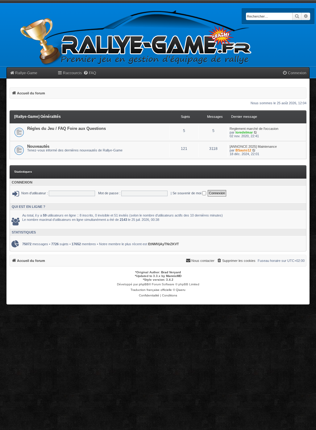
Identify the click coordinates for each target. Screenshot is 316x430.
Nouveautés (38, 146)
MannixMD (173, 276)
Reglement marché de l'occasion (254, 128)
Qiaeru (180, 289)
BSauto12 (243, 150)
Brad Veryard (171, 272)
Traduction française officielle (151, 289)
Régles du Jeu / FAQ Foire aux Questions (66, 128)
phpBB (144, 284)
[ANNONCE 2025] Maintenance (253, 146)
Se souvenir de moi (187, 193)
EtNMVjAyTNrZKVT (163, 244)
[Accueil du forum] (136, 37)
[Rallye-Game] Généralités (37, 116)
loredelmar (244, 132)
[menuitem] (89, 73)
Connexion (22, 182)
